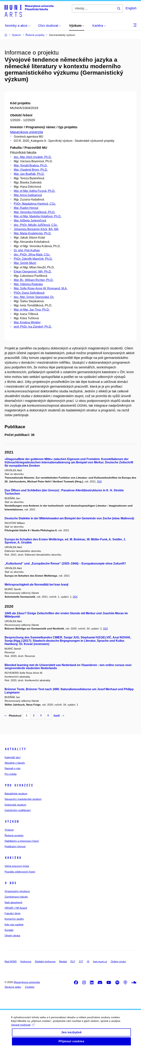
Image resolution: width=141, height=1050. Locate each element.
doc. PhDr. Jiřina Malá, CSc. (32, 254)
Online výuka (118, 961)
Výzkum (12, 822)
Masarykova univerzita (26, 132)
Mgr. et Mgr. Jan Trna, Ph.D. (32, 309)
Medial (63, 961)
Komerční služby (14, 918)
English (131, 8)
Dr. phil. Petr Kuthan (27, 250)
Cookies (29, 986)
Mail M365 (11, 961)
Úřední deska (12, 935)
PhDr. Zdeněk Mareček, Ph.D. (33, 258)
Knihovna (25, 961)
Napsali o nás (12, 768)
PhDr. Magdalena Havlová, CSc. (35, 203)
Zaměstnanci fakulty (16, 896)
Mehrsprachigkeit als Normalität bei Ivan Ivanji (36, 584)
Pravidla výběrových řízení (20, 871)
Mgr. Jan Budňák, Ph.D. (29, 173)
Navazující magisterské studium (23, 799)
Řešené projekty (14, 835)
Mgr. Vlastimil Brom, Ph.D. (31, 169)
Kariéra (13, 858)
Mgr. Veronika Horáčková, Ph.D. (34, 212)
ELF (72, 961)
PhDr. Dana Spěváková (29, 292)
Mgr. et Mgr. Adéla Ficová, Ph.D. (34, 190)
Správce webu (13, 986)
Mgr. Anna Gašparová (28, 195)
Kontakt (9, 930)
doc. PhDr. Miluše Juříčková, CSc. (36, 224)
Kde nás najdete (14, 924)
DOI (99, 481)
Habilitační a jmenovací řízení (22, 840)
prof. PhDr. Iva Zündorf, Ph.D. (33, 326)
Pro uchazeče (19, 785)
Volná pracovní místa (17, 866)
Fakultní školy (13, 913)
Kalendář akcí (13, 757)
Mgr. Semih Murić (25, 263)
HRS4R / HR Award (16, 907)
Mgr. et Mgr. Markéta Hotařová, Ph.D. (37, 216)
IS (88, 961)
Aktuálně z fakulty (15, 762)
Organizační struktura (17, 891)
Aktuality (15, 749)
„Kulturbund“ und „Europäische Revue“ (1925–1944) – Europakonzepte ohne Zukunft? (65, 563)
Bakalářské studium (16, 793)
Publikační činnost (15, 846)
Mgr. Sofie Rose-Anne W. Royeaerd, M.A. (40, 288)
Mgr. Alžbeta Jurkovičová (30, 220)
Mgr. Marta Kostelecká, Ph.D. (32, 233)
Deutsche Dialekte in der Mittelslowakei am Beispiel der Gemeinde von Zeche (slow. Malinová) (69, 518)
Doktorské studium (15, 804)
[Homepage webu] (29, 10)
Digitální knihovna (45, 961)
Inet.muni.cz (100, 961)
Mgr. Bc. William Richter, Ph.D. (33, 280)
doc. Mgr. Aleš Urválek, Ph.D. (33, 157)
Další (57, 715)
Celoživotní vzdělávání (18, 810)
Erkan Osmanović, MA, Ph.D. (33, 271)
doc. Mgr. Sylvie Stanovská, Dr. (34, 297)
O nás (11, 883)
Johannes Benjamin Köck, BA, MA (36, 229)
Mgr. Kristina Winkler (27, 322)
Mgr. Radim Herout (26, 207)
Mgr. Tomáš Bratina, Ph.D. (31, 165)
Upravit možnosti (20, 1024)
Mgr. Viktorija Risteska (28, 284)
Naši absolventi (13, 902)
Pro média (11, 773)
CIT (81, 961)
